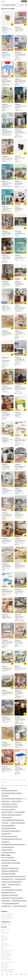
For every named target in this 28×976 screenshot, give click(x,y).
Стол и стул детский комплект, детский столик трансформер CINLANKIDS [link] (20, 333)
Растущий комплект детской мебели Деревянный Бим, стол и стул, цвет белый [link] (20, 491)
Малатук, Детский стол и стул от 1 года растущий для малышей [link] (7, 158)
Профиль (25, 974)
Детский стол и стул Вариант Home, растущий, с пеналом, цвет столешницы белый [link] (7, 769)
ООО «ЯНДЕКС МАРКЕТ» (9, 969)
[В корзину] (12, 24)
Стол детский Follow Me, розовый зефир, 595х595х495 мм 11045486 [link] (7, 184)
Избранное (16, 974)
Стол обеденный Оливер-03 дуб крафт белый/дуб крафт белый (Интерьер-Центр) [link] (20, 284)
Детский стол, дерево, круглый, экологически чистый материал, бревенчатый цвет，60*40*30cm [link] (6, 333)
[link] (9, 791)
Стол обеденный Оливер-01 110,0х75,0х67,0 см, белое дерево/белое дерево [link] (20, 233)
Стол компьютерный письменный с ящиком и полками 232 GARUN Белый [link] (7, 233)
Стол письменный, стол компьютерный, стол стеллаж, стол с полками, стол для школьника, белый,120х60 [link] (7, 541)
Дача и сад (3, 946)
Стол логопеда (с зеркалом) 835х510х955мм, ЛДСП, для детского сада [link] (20, 415)
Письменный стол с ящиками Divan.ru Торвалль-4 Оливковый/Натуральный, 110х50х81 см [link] (7, 361)
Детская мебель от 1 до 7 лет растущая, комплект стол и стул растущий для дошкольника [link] (20, 541)
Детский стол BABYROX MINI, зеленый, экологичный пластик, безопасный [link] (7, 107)
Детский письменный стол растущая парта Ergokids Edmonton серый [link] (7, 642)
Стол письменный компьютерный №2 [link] (19, 745)
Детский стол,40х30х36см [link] (20, 668)
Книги (2, 948)
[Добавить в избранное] (12, 11)
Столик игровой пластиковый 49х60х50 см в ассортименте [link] (20, 769)
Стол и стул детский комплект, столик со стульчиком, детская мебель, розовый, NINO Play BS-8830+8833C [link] (19, 29)
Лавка (11, 974)
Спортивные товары (5, 952)
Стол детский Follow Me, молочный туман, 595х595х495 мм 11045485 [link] (7, 209)
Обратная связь (4, 963)
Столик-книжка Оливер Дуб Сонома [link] (7, 29)
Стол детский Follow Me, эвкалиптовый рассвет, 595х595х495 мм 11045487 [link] (7, 132)
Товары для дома (4, 939)
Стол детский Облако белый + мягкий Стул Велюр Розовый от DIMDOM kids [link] (6, 719)
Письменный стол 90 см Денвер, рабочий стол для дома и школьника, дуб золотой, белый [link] (7, 388)
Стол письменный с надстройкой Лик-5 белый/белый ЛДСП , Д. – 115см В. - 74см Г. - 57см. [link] (20, 693)
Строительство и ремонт (6, 955)
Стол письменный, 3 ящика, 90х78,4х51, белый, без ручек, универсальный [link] (20, 132)
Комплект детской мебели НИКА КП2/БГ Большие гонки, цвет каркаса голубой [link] (7, 591)
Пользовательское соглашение (7, 961)
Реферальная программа (6, 924)
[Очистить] (22, 5)
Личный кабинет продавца (6, 913)
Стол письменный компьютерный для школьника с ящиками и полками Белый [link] (7, 467)
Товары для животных (5, 953)
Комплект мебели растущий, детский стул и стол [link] (7, 617)
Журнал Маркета (4, 967)
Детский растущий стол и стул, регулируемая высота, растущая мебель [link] (20, 467)
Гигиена (2, 934)
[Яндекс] (10, 971)
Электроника (4, 936)
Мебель (2, 931)
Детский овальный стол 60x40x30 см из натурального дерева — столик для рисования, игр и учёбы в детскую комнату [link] (7, 745)
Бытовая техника (4, 932)
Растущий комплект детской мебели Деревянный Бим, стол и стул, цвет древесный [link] (20, 184)
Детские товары (4, 957)
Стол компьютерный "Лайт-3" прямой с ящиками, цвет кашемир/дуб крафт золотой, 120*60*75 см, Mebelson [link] (7, 415)
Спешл (7, 974)
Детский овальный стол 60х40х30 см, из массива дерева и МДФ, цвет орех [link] (20, 566)
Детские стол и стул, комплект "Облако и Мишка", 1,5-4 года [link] (6, 55)
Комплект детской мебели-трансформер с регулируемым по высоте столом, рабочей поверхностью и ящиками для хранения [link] (7, 440)
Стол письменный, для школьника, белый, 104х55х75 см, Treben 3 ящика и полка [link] (19, 591)
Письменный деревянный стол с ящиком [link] (7, 491)
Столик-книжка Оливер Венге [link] (20, 158)
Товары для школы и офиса (6, 950)
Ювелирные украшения (6, 959)
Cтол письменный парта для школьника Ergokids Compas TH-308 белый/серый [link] (7, 515)
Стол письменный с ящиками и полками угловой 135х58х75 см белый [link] (6, 257)
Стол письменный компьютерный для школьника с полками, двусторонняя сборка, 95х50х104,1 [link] (6, 284)
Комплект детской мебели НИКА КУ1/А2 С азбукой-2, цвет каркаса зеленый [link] (20, 440)
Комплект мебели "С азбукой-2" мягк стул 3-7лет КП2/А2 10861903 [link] (20, 617)
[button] (26, 5)
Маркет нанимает (4, 965)
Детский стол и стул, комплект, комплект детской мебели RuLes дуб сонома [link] (7, 308)
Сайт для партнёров (5, 919)
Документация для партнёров (7, 917)
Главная (2, 974)
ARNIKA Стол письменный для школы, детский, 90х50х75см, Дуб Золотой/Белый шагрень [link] (20, 308)
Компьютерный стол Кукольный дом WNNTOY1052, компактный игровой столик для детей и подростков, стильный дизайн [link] (20, 209)
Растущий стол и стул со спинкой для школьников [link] (20, 719)
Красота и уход (4, 943)
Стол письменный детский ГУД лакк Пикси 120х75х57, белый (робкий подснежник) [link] (20, 55)
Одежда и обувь (4, 938)
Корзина (21, 974)
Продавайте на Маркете (6, 915)
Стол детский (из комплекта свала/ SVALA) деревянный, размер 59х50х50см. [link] (20, 257)
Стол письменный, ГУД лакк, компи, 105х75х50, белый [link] (20, 360)
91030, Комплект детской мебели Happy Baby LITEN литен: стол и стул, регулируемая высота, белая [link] (20, 81)
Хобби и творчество (5, 945)
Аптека (2, 941)
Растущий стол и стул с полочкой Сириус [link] (20, 515)
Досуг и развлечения (5, 929)
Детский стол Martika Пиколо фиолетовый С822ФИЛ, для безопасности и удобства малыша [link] (7, 81)
